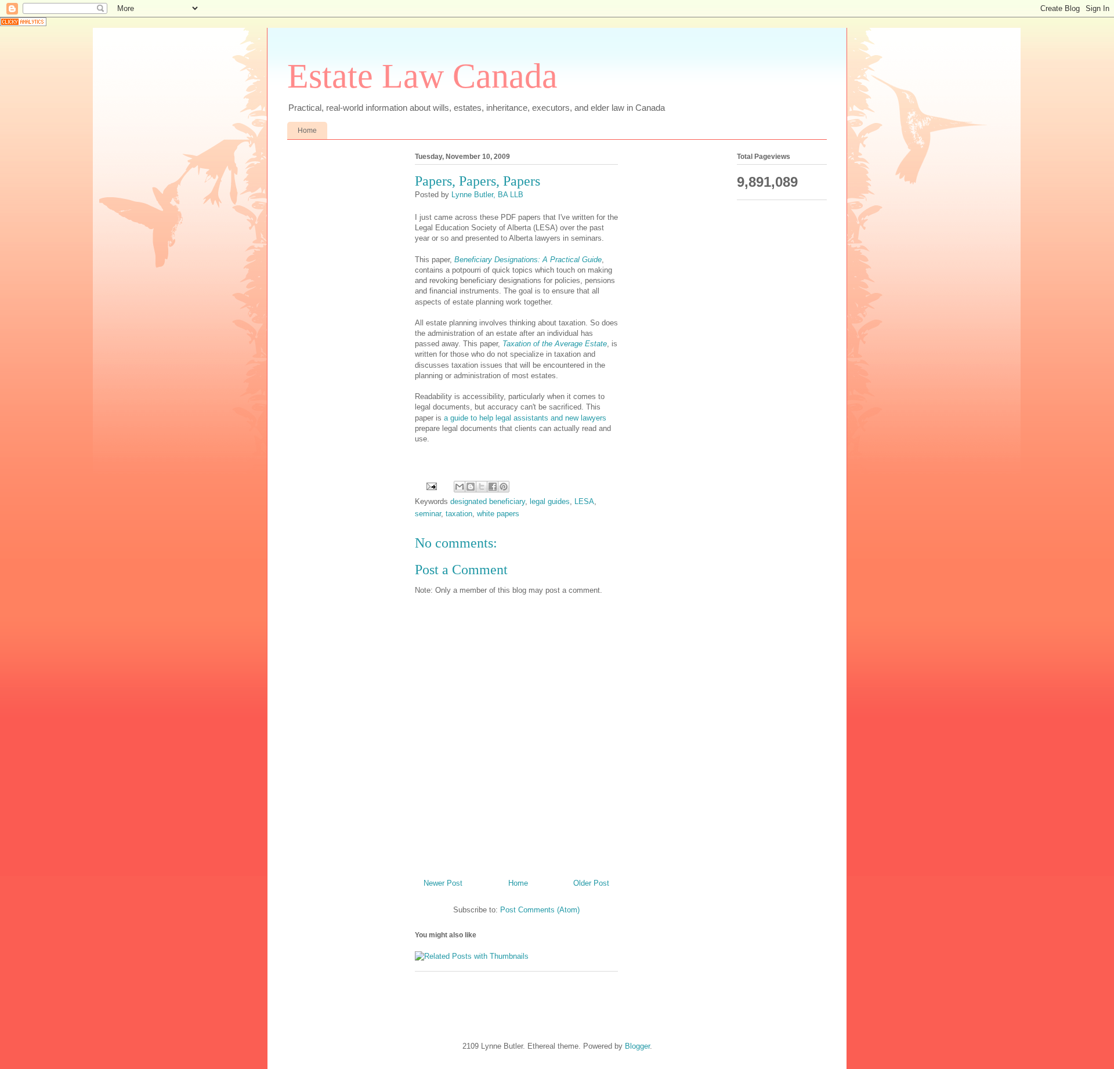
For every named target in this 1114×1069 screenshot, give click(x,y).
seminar (428, 513)
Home (307, 130)
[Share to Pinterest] (503, 486)
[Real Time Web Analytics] (23, 23)
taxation (459, 513)
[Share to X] (481, 486)
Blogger (637, 1046)
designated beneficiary (487, 501)
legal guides (550, 501)
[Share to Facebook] (492, 486)
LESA (584, 501)
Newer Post (443, 883)
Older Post (591, 883)
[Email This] (459, 486)
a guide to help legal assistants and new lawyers (525, 418)
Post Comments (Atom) (540, 909)
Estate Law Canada (422, 76)
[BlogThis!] (470, 486)
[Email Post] (430, 485)
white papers (498, 513)
